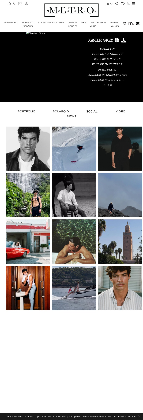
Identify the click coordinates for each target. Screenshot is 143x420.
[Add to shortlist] (117, 40)
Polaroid (61, 111)
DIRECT (84, 22)
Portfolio (26, 111)
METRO (13, 22)
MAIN (52, 22)
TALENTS (59, 22)
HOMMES (101, 22)
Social (91, 111)
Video (120, 111)
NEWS (71, 116)
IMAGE (6, 22)
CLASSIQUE (44, 22)
